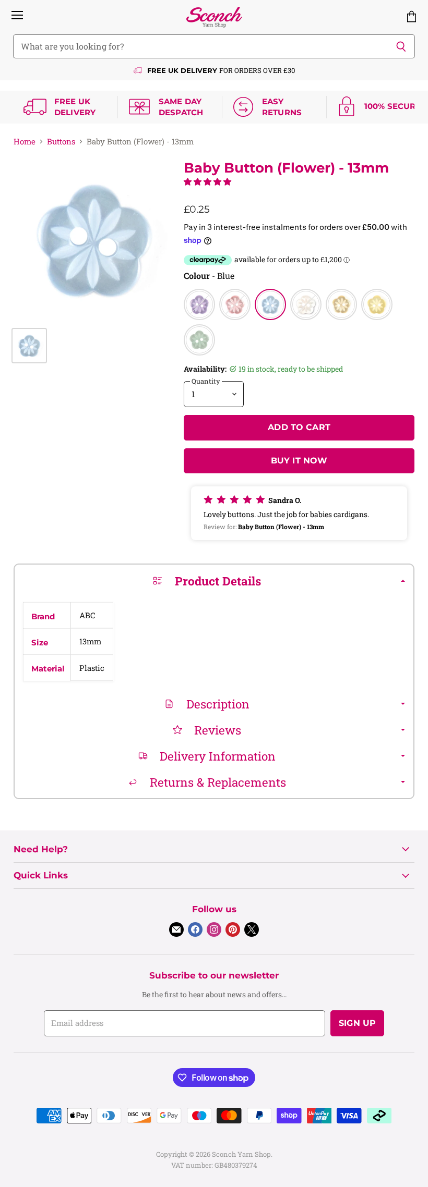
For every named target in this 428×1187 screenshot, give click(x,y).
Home (24, 141)
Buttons (61, 141)
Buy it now (299, 461)
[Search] (401, 46)
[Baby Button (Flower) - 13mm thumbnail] (29, 345)
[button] (207, 181)
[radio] (199, 304)
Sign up (357, 1023)
